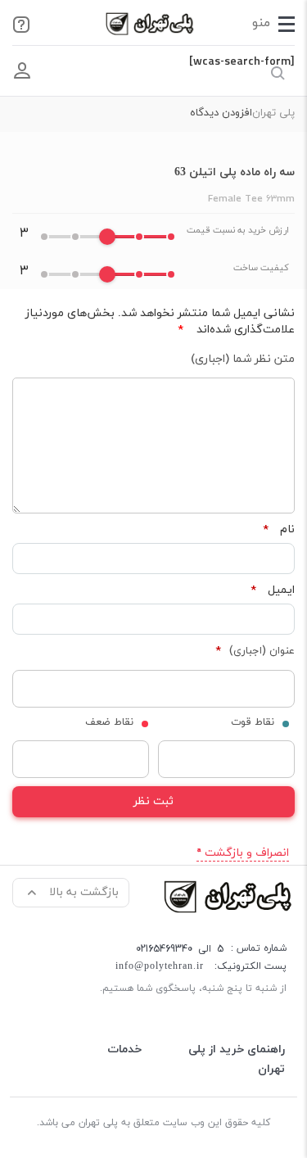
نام (279, 530)
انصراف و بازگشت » (242, 853)
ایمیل (273, 590)
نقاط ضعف (109, 723)
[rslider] (107, 236)
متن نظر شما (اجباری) (243, 359)
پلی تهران (273, 113)
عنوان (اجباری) (255, 651)
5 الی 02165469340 (179, 948)
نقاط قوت (252, 723)
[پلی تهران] (229, 895)
